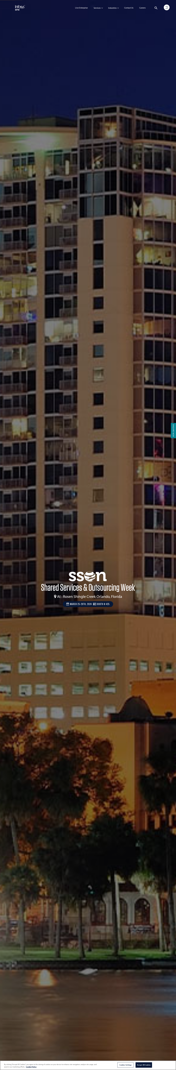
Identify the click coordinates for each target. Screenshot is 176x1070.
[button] (156, 8)
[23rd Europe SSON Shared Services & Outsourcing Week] (88, 577)
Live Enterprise (81, 7)
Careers (142, 7)
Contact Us (128, 7)
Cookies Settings (125, 1065)
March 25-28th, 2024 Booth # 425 (89, 604)
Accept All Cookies (144, 1065)
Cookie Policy (31, 1067)
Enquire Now (173, 430)
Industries (112, 8)
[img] (20, 8)
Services (97, 8)
